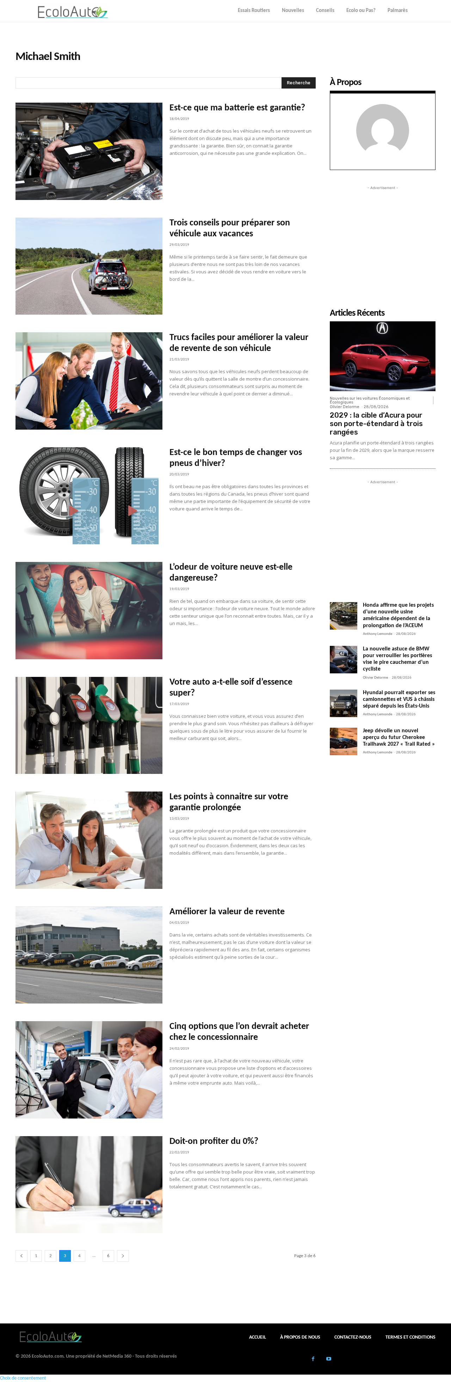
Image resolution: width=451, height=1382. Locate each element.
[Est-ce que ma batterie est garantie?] (89, 151)
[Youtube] (329, 1359)
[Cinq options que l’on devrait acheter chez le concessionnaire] (89, 1070)
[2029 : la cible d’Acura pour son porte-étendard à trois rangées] (382, 356)
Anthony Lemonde (377, 634)
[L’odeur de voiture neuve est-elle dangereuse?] (89, 610)
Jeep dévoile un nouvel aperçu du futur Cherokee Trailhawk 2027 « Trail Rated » (399, 737)
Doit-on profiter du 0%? (213, 1141)
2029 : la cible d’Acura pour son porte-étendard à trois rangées (376, 423)
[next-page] (123, 1256)
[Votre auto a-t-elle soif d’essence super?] (89, 725)
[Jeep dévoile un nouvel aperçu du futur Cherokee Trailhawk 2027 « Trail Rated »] (343, 741)
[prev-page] (21, 1256)
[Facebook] (313, 1359)
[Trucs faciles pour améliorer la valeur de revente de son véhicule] (89, 381)
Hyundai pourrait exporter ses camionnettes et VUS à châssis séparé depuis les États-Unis (399, 699)
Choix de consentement (23, 1378)
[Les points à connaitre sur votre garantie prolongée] (89, 840)
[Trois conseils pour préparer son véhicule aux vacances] (89, 266)
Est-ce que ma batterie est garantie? (237, 108)
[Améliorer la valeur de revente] (89, 955)
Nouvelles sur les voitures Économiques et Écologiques (370, 400)
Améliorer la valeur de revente (227, 912)
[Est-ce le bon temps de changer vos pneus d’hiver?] (89, 496)
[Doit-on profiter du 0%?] (89, 1185)
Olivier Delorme (344, 407)
